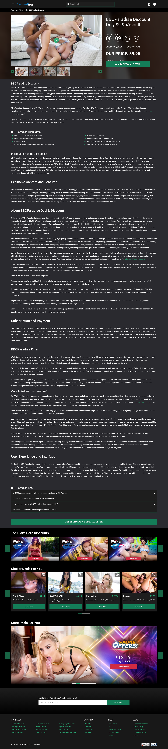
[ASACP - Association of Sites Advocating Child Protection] (145, 744)
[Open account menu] (149, 4)
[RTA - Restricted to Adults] (154, 744)
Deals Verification (115, 729)
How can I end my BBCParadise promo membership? (34, 510)
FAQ (110, 727)
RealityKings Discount (66, 724)
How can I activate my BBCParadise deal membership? (35, 504)
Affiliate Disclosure (139, 729)
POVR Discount (41, 727)
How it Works (113, 724)
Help (110, 720)
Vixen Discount (41, 732)
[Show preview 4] (63, 71)
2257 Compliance (139, 732)
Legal (135, 720)
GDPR (135, 735)
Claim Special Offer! (127, 64)
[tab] (80, 613)
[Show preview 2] (35, 71)
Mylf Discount (64, 729)
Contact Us (88, 729)
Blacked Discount (42, 729)
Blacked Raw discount (143, 402)
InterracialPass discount (135, 259)
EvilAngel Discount (18, 727)
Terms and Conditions (141, 724)
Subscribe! (118, 702)
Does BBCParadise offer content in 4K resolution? (33, 499)
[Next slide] (100, 71)
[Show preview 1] (21, 71)
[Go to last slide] (12, 71)
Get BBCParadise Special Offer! (84, 521)
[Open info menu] (155, 4)
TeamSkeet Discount (19, 729)
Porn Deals (14, 10)
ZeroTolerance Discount (67, 732)
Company (88, 720)
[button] (21, 71)
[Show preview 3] (49, 71)
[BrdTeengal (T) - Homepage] (25, 4)
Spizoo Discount (65, 727)
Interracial (23, 10)
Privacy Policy (138, 727)
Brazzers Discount (18, 724)
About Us (88, 724)
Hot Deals (16, 720)
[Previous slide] (7, 548)
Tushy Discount (17, 732)
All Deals (88, 732)
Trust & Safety (114, 732)
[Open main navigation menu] (13, 4)
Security (112, 735)
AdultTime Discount (42, 724)
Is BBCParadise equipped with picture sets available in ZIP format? (40, 493)
